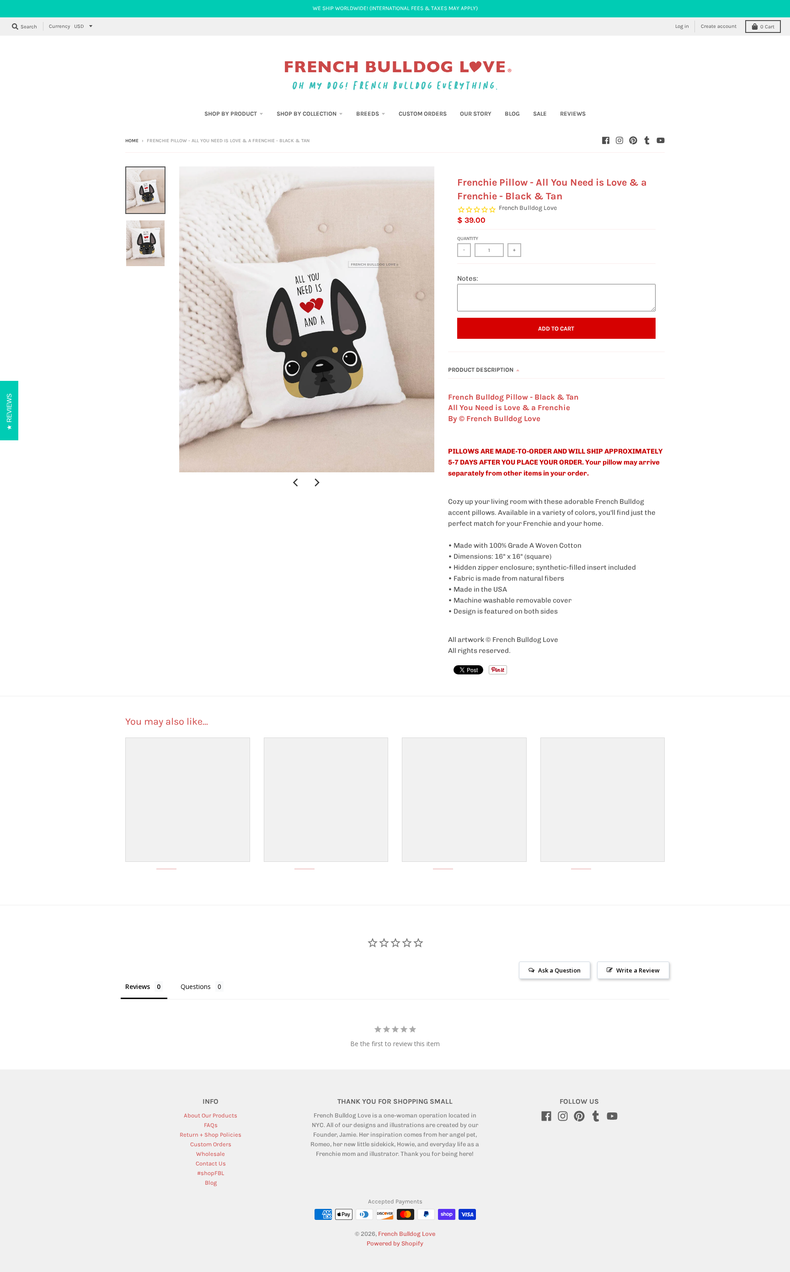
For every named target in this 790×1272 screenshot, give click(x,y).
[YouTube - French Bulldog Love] (661, 140)
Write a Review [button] (638, 970)
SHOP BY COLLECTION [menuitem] (306, 113)
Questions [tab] (196, 986)
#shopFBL (210, 1173)
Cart (767, 27)
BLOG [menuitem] (512, 113)
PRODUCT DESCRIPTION (480, 369)
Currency (59, 26)
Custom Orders (210, 1144)
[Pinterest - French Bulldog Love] (633, 140)
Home (132, 141)
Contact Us (211, 1163)
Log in (682, 26)
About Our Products (210, 1115)
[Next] (317, 482)
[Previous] (297, 482)
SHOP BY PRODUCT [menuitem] (230, 113)
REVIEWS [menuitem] (573, 113)
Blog (211, 1182)
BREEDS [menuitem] (367, 113)
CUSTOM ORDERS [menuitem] (423, 113)
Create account (719, 26)
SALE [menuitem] (540, 113)
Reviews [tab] (137, 986)
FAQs (211, 1125)
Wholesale (210, 1153)
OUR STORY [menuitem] (475, 113)
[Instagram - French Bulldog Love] (619, 140)
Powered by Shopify (395, 1243)
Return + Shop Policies (210, 1134)
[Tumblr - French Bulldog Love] (647, 140)
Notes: (467, 278)
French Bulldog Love (528, 208)
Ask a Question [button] (559, 970)
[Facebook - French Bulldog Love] (606, 140)
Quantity (467, 238)
